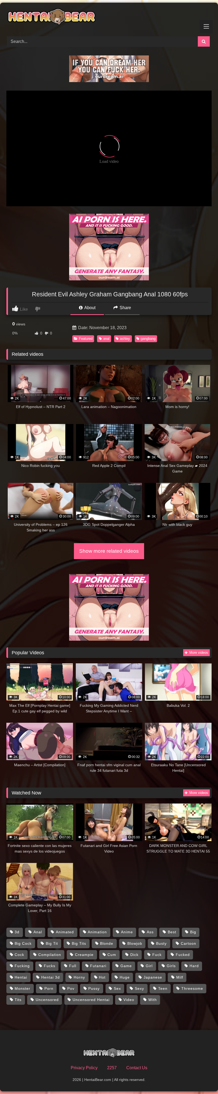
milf (179, 977)
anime (127, 932)
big (193, 932)
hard (194, 966)
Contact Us (136, 1067)
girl (149, 966)
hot (102, 977)
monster (22, 988)
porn (48, 988)
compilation (49, 954)
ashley (125, 339)
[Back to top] (201, 1078)
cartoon (188, 943)
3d (17, 932)
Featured (86, 339)
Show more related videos (109, 551)
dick (134, 954)
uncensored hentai (91, 1000)
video (128, 1000)
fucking (22, 966)
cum (111, 954)
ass (150, 932)
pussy (94, 988)
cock (19, 954)
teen (162, 988)
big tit (52, 943)
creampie (84, 954)
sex (117, 988)
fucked (183, 954)
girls (171, 966)
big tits (79, 943)
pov (70, 988)
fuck (157, 954)
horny (79, 977)
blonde (106, 943)
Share (125, 307)
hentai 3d (50, 977)
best (172, 932)
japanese (153, 977)
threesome (192, 988)
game (126, 966)
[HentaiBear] (109, 17)
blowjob (134, 943)
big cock (23, 943)
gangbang (148, 339)
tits (18, 1000)
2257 (112, 1067)
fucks (49, 966)
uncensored (47, 1000)
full (72, 966)
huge (125, 977)
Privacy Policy (84, 1067)
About (89, 307)
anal (106, 339)
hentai (21, 977)
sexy (139, 988)
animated (65, 932)
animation (97, 932)
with (152, 1000)
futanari (98, 966)
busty (161, 943)
